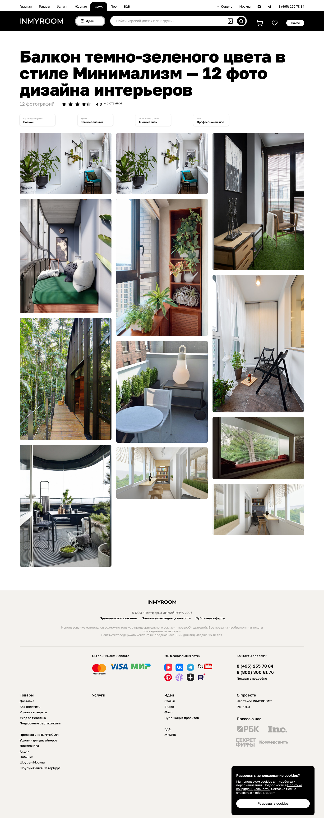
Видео (169, 707)
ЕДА (167, 729)
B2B (127, 6)
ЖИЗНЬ (170, 734)
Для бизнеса (29, 746)
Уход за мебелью (33, 718)
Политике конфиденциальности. (269, 787)
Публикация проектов (181, 718)
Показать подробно (252, 678)
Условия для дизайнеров (38, 740)
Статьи (169, 701)
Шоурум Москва (32, 762)
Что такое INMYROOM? (254, 701)
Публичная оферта (210, 618)
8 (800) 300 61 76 (255, 672)
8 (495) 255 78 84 (291, 6)
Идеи (169, 695)
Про (114, 6)
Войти (295, 23)
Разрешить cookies (273, 803)
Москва (244, 6)
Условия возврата (33, 712)
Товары (44, 6)
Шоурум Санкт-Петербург (40, 768)
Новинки (26, 757)
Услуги (62, 6)
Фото (99, 7)
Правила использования (118, 618)
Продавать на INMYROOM (39, 734)
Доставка (27, 701)
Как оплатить (30, 707)
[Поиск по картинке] (230, 21)
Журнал (81, 6)
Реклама (243, 707)
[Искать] (241, 21)
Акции (24, 751)
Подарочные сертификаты (40, 723)
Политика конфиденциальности (166, 618)
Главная (26, 6)
